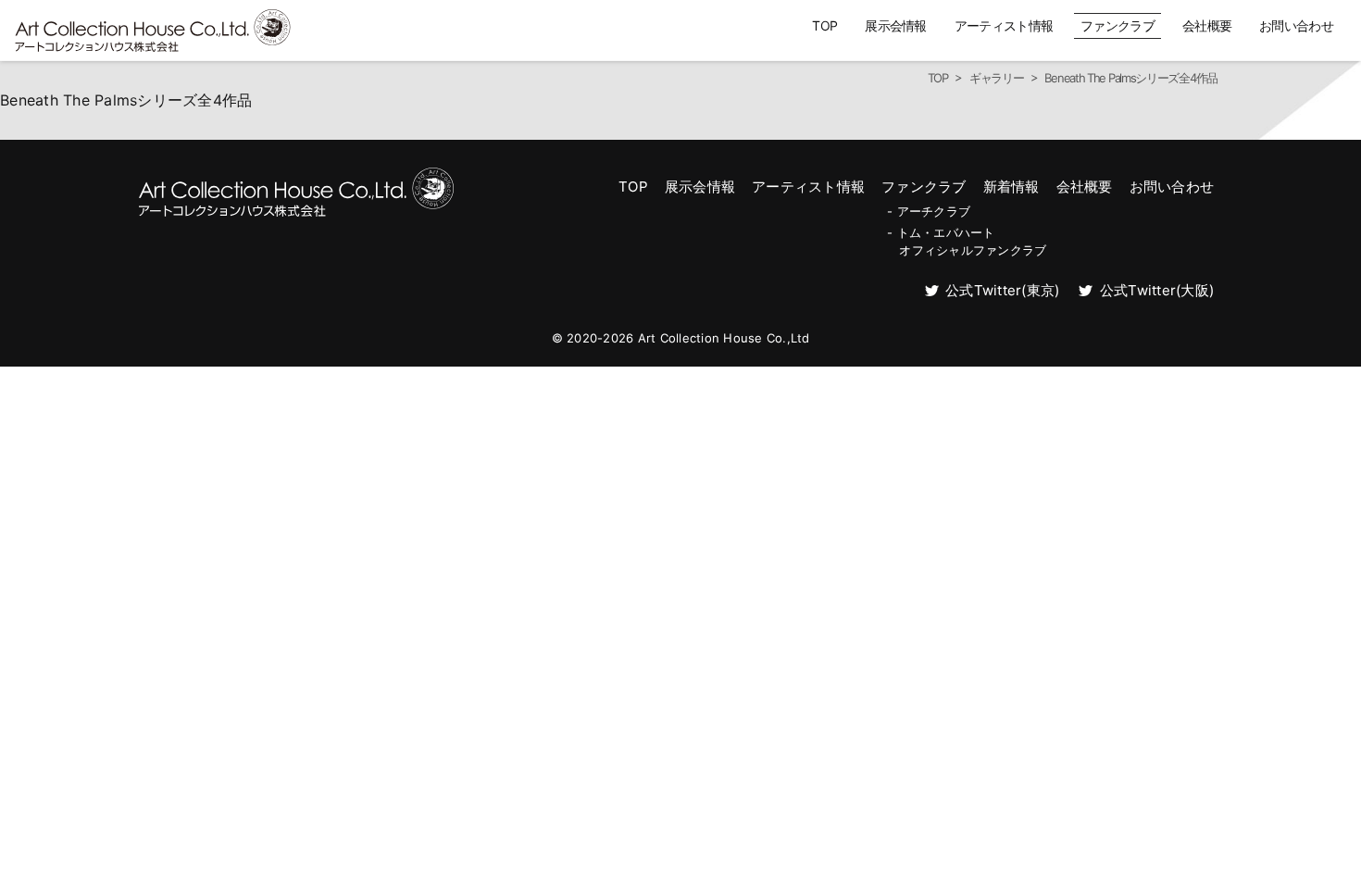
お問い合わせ (1296, 25)
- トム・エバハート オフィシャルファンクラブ (966, 240)
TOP (824, 25)
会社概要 (1206, 25)
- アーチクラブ (928, 211)
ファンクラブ (1117, 25)
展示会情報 (896, 25)
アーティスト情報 (1004, 25)
